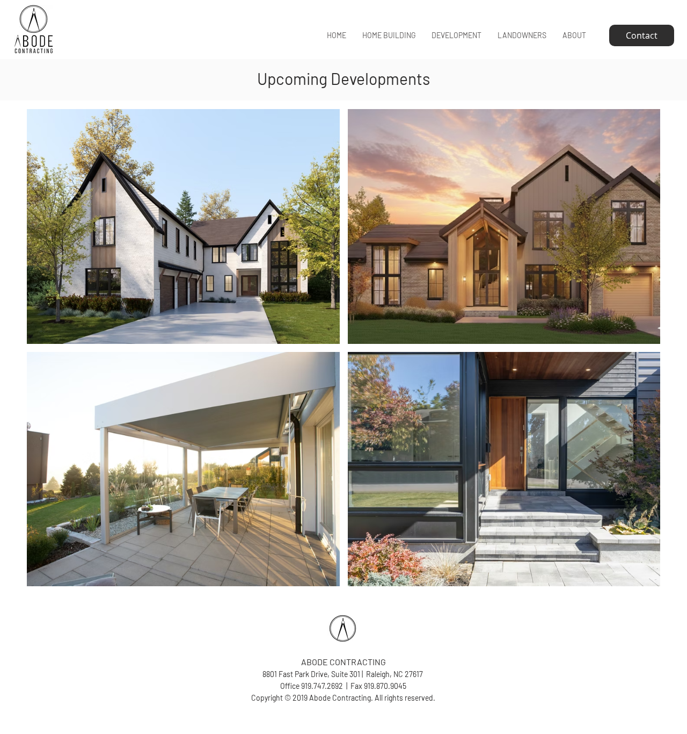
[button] (388, 35)
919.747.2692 (322, 685)
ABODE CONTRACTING (343, 662)
